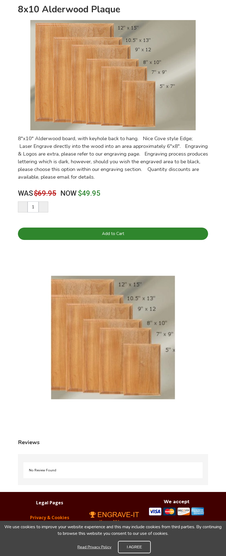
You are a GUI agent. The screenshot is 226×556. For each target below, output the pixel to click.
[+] (43, 206)
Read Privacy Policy (94, 547)
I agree (134, 547)
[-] (23, 206)
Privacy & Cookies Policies (49, 520)
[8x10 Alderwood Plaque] (113, 337)
